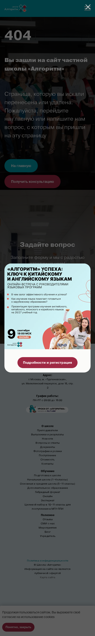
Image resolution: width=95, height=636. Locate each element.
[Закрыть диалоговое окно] (88, 7)
